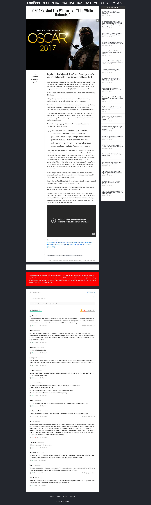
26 (111, 175)
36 (111, 139)
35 (111, 195)
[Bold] (31, 304)
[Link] (51, 304)
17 (36, 82)
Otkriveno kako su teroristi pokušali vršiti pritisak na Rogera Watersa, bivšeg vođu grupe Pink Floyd (112, 192)
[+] (56, 303)
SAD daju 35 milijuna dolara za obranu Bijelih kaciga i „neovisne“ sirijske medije (112, 43)
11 (111, 82)
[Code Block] (48, 304)
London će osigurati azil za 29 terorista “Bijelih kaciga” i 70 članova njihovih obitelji (112, 118)
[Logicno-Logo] (33, 2)
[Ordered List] (41, 304)
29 (111, 45)
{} (53, 303)
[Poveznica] (118, 3)
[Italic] (34, 304)
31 (111, 36)
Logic (35, 74)
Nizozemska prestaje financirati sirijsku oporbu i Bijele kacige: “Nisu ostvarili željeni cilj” (112, 128)
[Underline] (36, 304)
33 (111, 27)
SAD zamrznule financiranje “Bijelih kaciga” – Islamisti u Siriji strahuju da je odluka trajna (112, 173)
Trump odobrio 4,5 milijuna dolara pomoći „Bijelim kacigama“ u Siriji (110, 70)
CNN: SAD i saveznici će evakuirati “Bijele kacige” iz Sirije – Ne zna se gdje (112, 146)
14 (111, 55)
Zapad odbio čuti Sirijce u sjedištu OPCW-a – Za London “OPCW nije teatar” (111, 182)
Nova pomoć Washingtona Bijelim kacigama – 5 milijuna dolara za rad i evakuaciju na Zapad (111, 79)
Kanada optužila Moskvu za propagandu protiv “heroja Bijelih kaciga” (112, 137)
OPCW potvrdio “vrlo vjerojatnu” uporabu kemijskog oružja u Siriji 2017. (112, 163)
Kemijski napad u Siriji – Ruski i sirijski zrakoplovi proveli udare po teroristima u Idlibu (112, 98)
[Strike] (39, 304)
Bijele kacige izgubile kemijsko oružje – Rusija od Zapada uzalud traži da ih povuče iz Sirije (112, 108)
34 (111, 120)
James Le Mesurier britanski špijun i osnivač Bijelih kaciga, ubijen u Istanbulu (112, 61)
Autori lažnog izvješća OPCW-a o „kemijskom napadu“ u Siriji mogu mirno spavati (112, 52)
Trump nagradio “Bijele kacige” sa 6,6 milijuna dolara (111, 154)
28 (111, 148)
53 (111, 63)
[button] (114, 3)
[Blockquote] (46, 304)
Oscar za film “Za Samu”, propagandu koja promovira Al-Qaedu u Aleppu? (111, 34)
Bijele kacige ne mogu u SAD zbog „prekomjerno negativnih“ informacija (69, 242)
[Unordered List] (44, 304)
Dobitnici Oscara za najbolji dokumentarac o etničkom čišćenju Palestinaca (111, 12)
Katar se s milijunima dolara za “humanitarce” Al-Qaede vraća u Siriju (111, 89)
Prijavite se (92, 292)
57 (111, 101)
